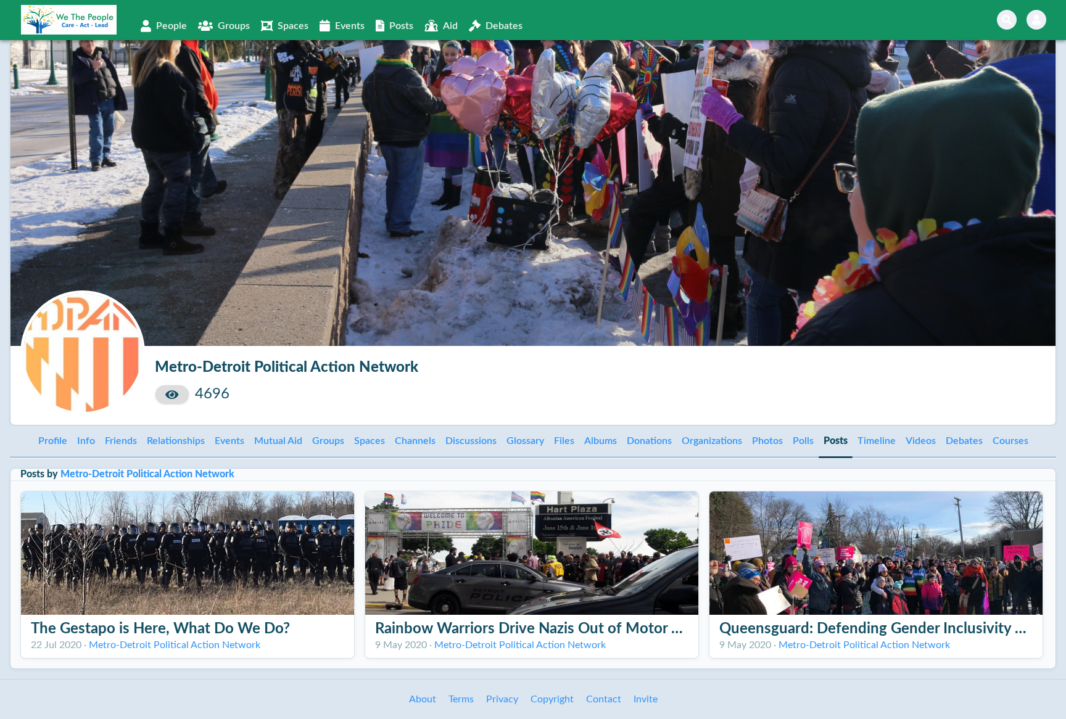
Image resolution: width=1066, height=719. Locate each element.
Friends (121, 441)
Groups (328, 441)
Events (229, 441)
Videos (921, 441)
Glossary (525, 441)
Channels (415, 441)
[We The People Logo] (69, 20)
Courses (1010, 441)
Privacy (502, 699)
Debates (964, 441)
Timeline (876, 441)
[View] (172, 395)
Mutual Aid (278, 441)
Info (86, 441)
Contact (603, 699)
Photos (767, 441)
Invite (646, 699)
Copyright (552, 699)
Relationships (176, 441)
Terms (461, 699)
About (422, 699)
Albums (600, 441)
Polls (803, 441)
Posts (836, 441)
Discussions (471, 441)
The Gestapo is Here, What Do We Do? (160, 629)
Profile (52, 441)
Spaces (369, 441)
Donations (649, 441)
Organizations (712, 441)
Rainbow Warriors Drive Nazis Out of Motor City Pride (556, 629)
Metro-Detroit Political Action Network (147, 474)
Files (564, 441)
